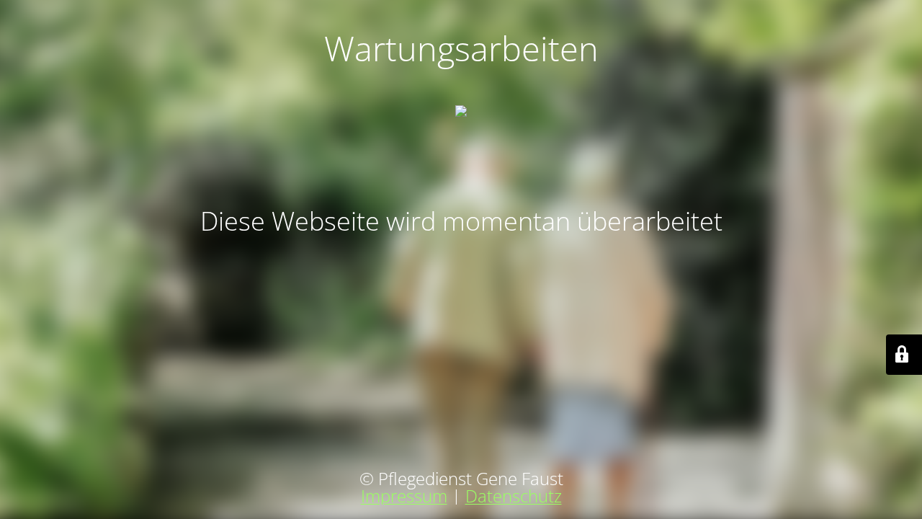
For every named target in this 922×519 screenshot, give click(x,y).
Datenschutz (513, 495)
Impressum (404, 495)
